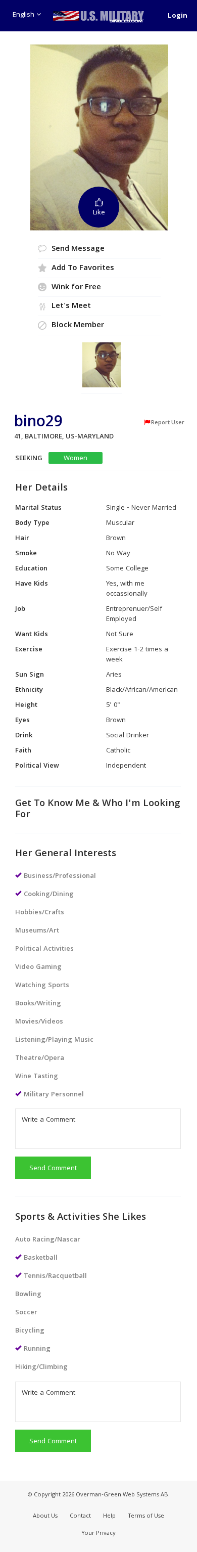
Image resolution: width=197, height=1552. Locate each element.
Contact (80, 1516)
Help (109, 1516)
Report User (167, 422)
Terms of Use (146, 1516)
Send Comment (53, 1168)
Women (75, 458)
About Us (45, 1516)
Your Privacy (98, 1533)
